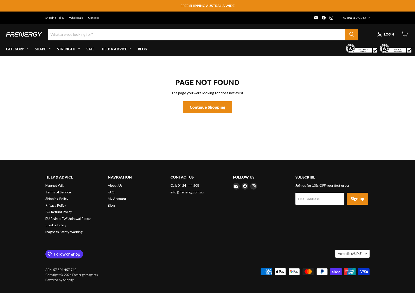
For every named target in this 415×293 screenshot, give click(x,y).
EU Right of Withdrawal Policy (68, 218)
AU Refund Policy (58, 212)
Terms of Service (58, 192)
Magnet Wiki (54, 185)
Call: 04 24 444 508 (185, 185)
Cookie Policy (55, 225)
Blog (142, 49)
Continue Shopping (207, 107)
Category (15, 49)
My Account (117, 199)
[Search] (351, 34)
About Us (115, 185)
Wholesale (76, 17)
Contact (93, 17)
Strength (66, 49)
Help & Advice (114, 49)
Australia (354, 17)
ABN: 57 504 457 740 (60, 270)
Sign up (357, 198)
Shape (40, 49)
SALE (90, 49)
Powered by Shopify (59, 280)
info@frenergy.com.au (187, 192)
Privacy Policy (55, 205)
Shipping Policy (54, 17)
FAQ (111, 192)
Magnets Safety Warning (64, 232)
